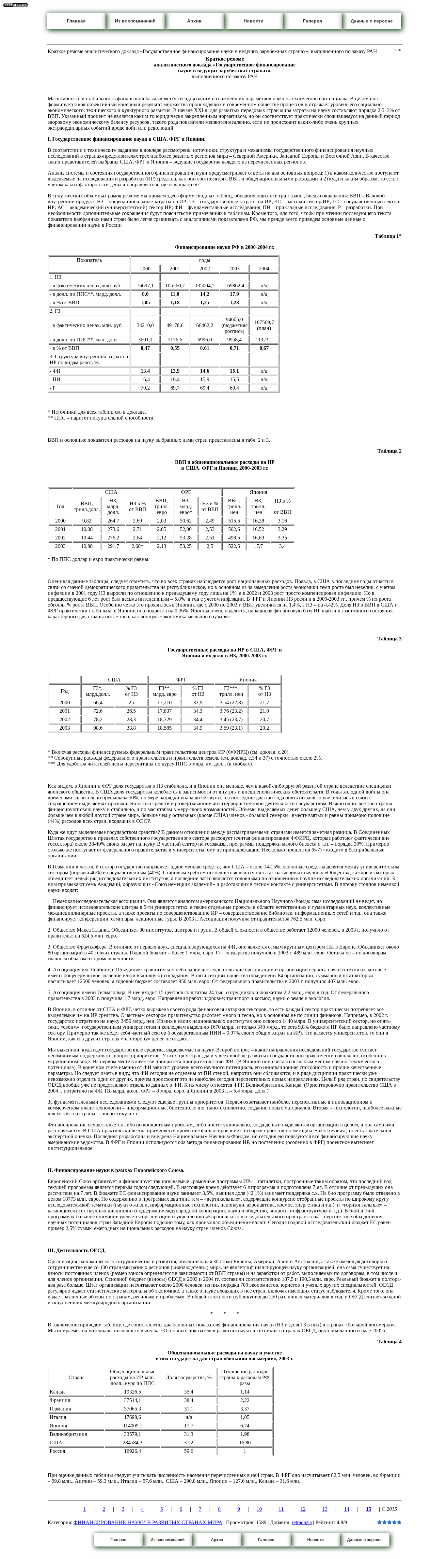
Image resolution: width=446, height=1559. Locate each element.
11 (281, 1509)
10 (259, 1509)
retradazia (302, 1522)
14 (346, 1509)
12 (303, 1509)
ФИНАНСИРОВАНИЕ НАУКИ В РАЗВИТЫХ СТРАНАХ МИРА (147, 1522)
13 (324, 1509)
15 (368, 1509)
